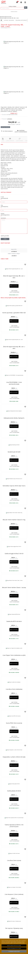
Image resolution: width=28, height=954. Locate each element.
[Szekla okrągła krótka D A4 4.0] (14, 546)
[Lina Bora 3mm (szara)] (14, 853)
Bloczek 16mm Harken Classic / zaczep (14, 587)
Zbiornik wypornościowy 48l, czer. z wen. (14, 276)
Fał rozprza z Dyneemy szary (14, 928)
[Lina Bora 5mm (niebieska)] (14, 682)
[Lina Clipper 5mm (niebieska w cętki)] (14, 648)
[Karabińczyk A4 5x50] (14, 445)
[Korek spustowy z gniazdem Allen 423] (14, 305)
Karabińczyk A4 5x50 (14, 452)
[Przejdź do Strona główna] (1, 20)
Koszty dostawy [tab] (19, 140)
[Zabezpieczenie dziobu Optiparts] (14, 411)
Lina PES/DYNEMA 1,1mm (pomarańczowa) (14, 383)
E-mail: (4, 197)
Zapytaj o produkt (5, 127)
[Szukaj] (25, 7)
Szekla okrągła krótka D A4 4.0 (14, 553)
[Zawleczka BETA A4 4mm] (14, 614)
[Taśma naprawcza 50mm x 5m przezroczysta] (14, 817)
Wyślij (5, 239)
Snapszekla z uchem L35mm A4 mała (14, 757)
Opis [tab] (3, 140)
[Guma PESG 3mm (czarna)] (14, 716)
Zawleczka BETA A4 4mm (14, 621)
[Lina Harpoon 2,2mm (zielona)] (14, 887)
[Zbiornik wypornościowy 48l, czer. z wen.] (14, 269)
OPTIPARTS (9, 119)
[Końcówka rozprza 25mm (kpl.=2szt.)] (14, 478)
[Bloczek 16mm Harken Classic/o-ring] (14, 512)
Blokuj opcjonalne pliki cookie (14, 948)
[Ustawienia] (21, 2)
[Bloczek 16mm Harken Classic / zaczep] (14, 580)
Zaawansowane (14, 11)
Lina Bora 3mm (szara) (14, 860)
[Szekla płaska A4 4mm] (14, 784)
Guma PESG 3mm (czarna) (14, 723)
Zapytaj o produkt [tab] (10, 140)
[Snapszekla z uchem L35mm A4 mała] (14, 750)
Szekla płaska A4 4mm (14, 791)
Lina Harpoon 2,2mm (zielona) (14, 894)
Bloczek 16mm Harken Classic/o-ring (14, 520)
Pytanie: (5, 214)
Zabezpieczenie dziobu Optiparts (14, 418)
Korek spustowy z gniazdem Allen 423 (14, 313)
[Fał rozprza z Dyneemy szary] (14, 921)
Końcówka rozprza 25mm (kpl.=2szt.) (14, 486)
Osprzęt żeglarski (9, 20)
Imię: (4, 206)
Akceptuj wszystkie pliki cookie (14, 945)
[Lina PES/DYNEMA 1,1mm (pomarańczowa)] (14, 375)
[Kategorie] (25, 2)
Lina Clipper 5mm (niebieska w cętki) (14, 655)
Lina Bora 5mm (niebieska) (14, 689)
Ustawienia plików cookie (14, 951)
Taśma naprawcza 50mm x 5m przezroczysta (14, 825)
